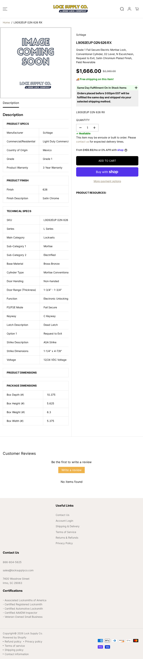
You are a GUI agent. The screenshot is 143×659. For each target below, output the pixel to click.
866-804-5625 (12, 562)
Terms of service (15, 645)
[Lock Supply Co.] (70, 9)
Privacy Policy (64, 543)
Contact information (17, 654)
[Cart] (137, 9)
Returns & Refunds (67, 537)
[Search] (122, 9)
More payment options (107, 181)
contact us (82, 141)
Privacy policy (33, 641)
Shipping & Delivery (68, 526)
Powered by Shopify (14, 637)
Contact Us (62, 514)
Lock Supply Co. (33, 633)
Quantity (83, 120)
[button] (5, 9)
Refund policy (13, 641)
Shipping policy (14, 649)
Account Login (64, 520)
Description (11, 103)
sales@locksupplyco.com (18, 570)
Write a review (71, 470)
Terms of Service (66, 532)
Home (6, 22)
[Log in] (129, 9)
